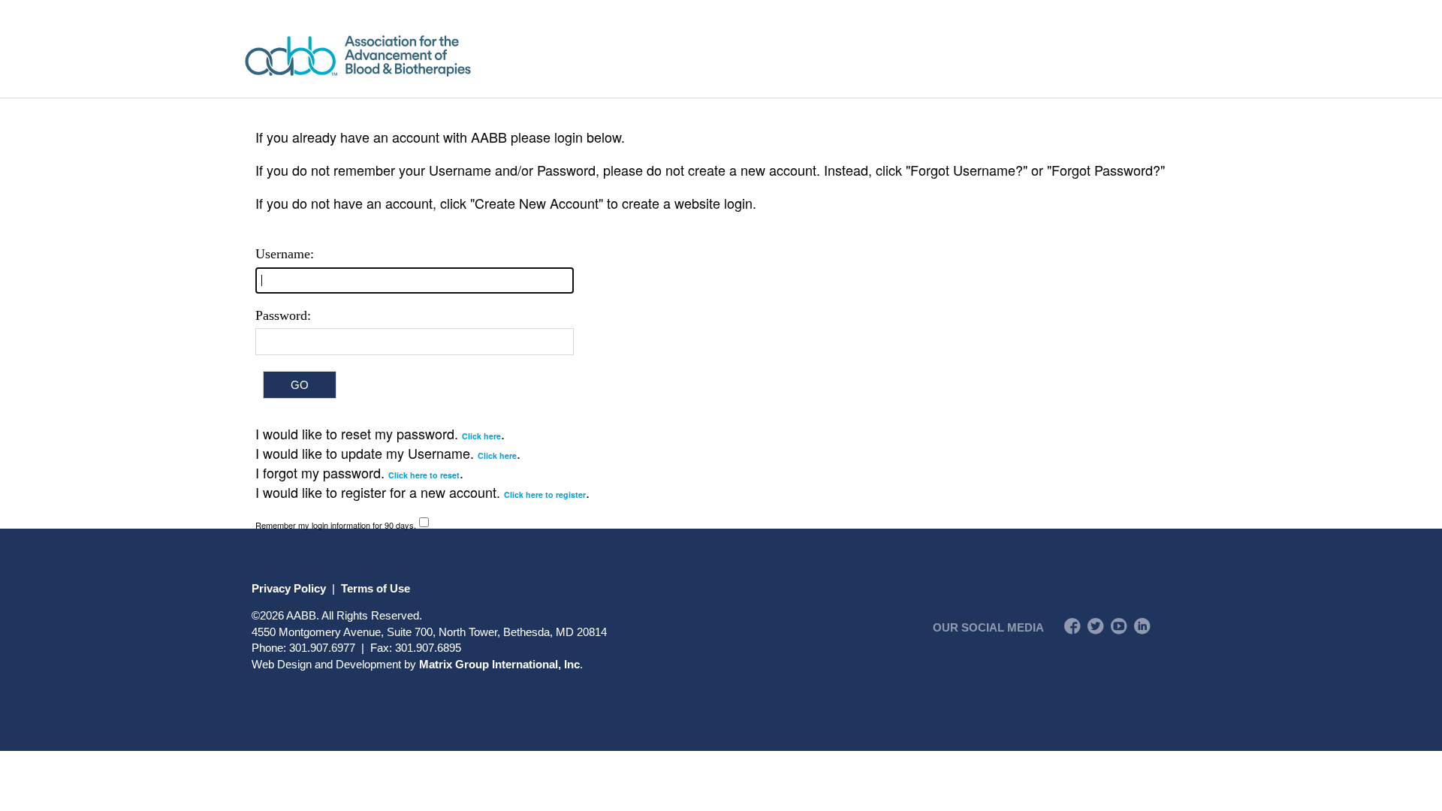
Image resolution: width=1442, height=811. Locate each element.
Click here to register (545, 494)
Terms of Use (375, 588)
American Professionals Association (401, 56)
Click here (481, 436)
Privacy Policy (289, 588)
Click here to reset (424, 475)
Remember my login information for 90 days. (335, 525)
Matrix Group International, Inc (499, 664)
